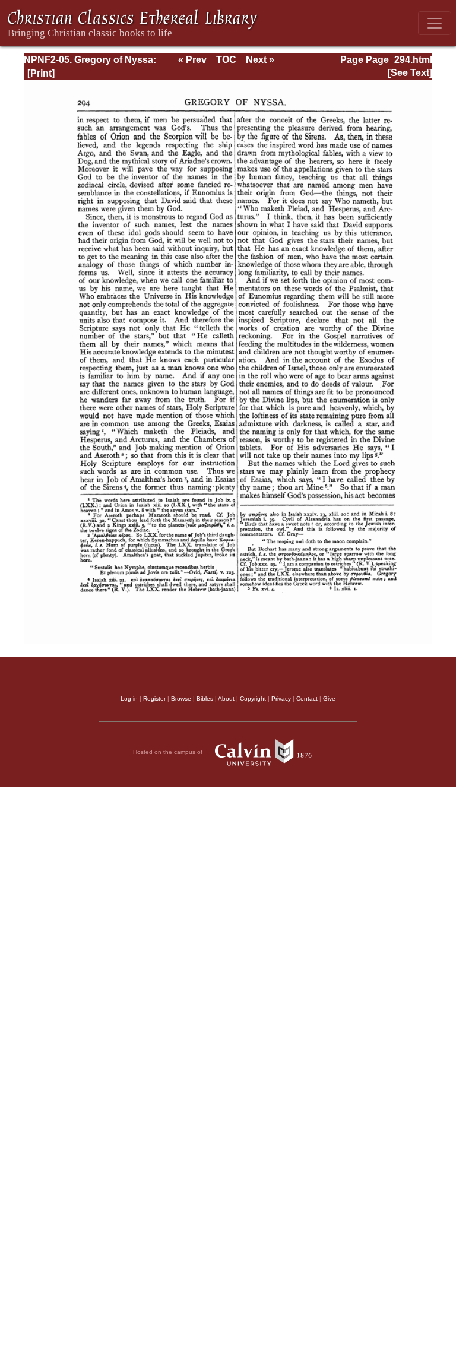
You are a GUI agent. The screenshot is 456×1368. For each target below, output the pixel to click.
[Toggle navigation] (434, 23)
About (226, 698)
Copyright (253, 698)
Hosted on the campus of (168, 752)
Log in (129, 698)
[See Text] (410, 73)
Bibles (205, 698)
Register (154, 698)
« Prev (192, 60)
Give (329, 698)
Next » (260, 60)
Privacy (281, 698)
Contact (307, 698)
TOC (226, 60)
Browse (181, 698)
